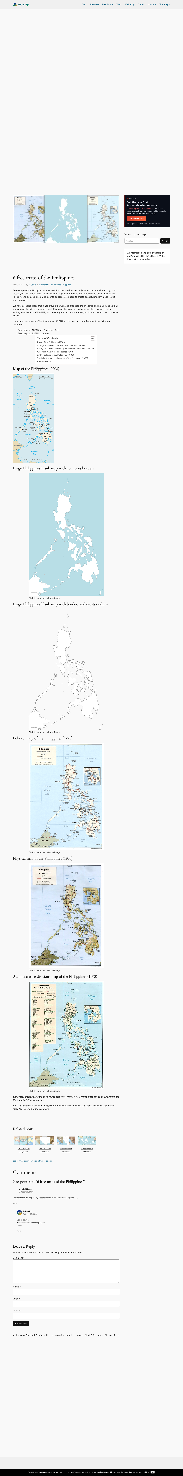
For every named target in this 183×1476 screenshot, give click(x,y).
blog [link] (108, 290)
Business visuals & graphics (50, 285)
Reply (15, 1203)
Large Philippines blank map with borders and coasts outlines (66, 348)
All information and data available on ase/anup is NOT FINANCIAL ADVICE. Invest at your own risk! (146, 256)
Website (17, 1310)
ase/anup (32, 285)
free (21, 1161)
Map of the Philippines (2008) (52, 342)
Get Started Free (136, 219)
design (15, 1161)
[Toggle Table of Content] (91, 338)
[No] (180, 1472)
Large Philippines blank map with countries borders (62, 345)
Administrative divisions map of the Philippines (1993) (63, 358)
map (35, 1161)
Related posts (45, 361)
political (49, 1161)
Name (17, 1286)
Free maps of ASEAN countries (33, 333)
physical (41, 1161)
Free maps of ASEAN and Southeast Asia (38, 330)
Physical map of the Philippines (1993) (56, 355)
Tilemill (68, 1097)
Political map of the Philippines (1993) (56, 352)
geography (28, 1161)
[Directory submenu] (169, 4)
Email (16, 1298)
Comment (18, 1258)
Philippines (66, 285)
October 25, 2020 (26, 1192)
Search (165, 241)
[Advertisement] (91, 28)
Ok (153, 1472)
